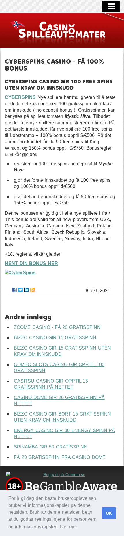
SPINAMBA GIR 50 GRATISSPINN (50, 446)
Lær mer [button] (68, 526)
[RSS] (32, 290)
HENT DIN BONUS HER (31, 263)
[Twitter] (20, 290)
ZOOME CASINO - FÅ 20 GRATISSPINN (57, 327)
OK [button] (109, 513)
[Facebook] (14, 290)
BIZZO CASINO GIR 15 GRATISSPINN (55, 337)
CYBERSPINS (20, 97)
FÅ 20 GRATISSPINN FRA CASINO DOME (60, 457)
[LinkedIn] (26, 290)
